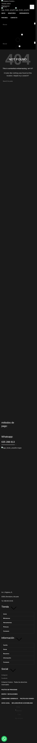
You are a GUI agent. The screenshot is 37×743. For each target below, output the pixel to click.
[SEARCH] (32, 7)
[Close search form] (2, 2)
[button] (4, 739)
